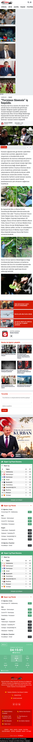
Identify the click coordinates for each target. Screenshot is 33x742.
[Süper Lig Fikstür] (31, 505)
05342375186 (17, 695)
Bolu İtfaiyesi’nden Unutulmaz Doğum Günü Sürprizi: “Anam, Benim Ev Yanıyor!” (23, 356)
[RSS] (19, 704)
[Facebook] (13, 704)
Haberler (3, 97)
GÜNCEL (4, 7)
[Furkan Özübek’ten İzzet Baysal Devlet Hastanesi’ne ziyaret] (8, 380)
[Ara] (28, 2)
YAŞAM (22, 7)
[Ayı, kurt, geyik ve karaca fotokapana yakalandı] (8, 365)
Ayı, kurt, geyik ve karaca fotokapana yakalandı (7, 371)
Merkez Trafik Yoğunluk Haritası (6, 717)
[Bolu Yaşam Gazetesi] (7, 2)
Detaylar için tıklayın (16, 500)
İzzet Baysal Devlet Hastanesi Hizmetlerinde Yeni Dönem (24, 386)
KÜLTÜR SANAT (6, 731)
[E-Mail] (11, 336)
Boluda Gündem (14, 333)
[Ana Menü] (30, 2)
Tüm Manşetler (8, 721)
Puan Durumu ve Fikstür (22, 717)
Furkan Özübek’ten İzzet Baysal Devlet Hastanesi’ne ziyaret (8, 386)
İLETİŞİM (28, 731)
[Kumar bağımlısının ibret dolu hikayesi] (8, 349)
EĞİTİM (13, 731)
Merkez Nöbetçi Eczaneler (7, 712)
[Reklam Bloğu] (16, 437)
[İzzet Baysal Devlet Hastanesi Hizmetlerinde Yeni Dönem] (24, 380)
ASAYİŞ (16, 7)
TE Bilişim (20, 735)
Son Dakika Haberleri (24, 721)
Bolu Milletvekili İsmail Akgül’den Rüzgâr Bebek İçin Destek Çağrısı (24, 372)
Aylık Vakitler (5, 670)
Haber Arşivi (7, 724)
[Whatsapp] (16, 704)
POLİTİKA (25, 729)
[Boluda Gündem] (5, 333)
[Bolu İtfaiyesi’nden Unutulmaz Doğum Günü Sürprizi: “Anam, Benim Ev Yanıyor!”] (24, 349)
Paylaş (4, 147)
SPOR (10, 7)
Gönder (4, 410)
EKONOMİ (18, 731)
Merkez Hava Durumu (24, 711)
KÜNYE (23, 731)
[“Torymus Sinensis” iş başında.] (16, 135)
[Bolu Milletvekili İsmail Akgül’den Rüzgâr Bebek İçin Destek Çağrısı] (24, 365)
